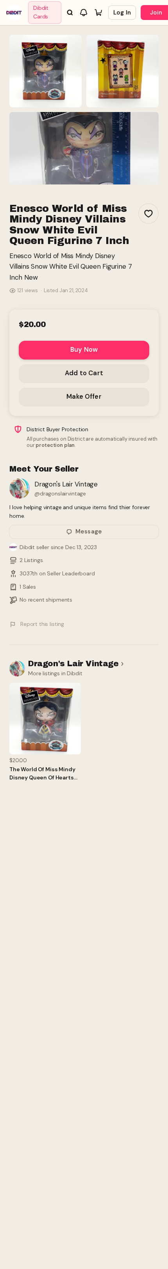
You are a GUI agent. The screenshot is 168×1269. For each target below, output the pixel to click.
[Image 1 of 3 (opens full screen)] (45, 71)
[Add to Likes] (148, 213)
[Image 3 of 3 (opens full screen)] (84, 148)
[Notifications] (84, 12)
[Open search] (70, 12)
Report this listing (42, 623)
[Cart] (98, 12)
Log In (122, 12)
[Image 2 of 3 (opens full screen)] (122, 71)
